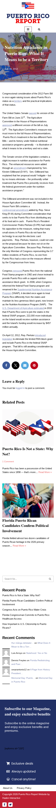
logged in (20, 388)
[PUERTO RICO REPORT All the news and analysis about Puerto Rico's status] (28, 5)
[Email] (25, 365)
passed (32, 113)
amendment (20, 168)
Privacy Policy (24, 788)
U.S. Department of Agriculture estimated (23, 308)
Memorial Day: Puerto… (23, 678)
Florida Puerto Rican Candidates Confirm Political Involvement (25, 525)
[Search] (39, 29)
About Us (7, 788)
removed (17, 270)
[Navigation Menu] (28, 29)
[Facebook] (6, 365)
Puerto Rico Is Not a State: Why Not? (27, 451)
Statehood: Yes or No (36, 653)
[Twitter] (15, 365)
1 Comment (8, 461)
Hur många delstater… (22, 643)
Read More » (45, 472)
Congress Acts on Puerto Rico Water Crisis (24, 609)
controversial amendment (15, 210)
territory (18, 101)
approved (7, 125)
